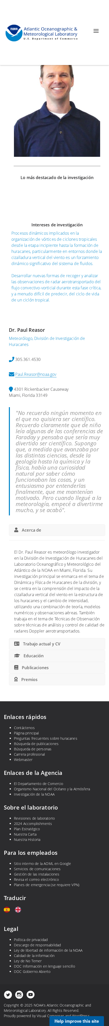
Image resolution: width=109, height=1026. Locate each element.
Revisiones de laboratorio (34, 818)
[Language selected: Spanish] (15, 909)
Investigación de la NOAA (34, 794)
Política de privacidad (31, 939)
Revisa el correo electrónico (36, 879)
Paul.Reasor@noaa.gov (35, 374)
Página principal (26, 733)
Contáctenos (24, 727)
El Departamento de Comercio (38, 783)
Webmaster (23, 759)
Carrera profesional (29, 754)
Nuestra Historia (27, 839)
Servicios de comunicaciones (37, 868)
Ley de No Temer (28, 960)
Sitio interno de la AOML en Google (42, 863)
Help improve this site (77, 1021)
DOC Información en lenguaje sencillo (44, 966)
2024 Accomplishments (33, 823)
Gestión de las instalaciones (36, 874)
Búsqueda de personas (32, 749)
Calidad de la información (34, 955)
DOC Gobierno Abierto (32, 971)
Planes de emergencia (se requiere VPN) (46, 884)
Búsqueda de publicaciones (36, 743)
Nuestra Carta (25, 834)
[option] (19, 910)
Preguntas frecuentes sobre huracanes (45, 738)
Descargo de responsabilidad (37, 945)
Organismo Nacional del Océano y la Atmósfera (52, 789)
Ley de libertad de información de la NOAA (48, 950)
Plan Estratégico (27, 828)
